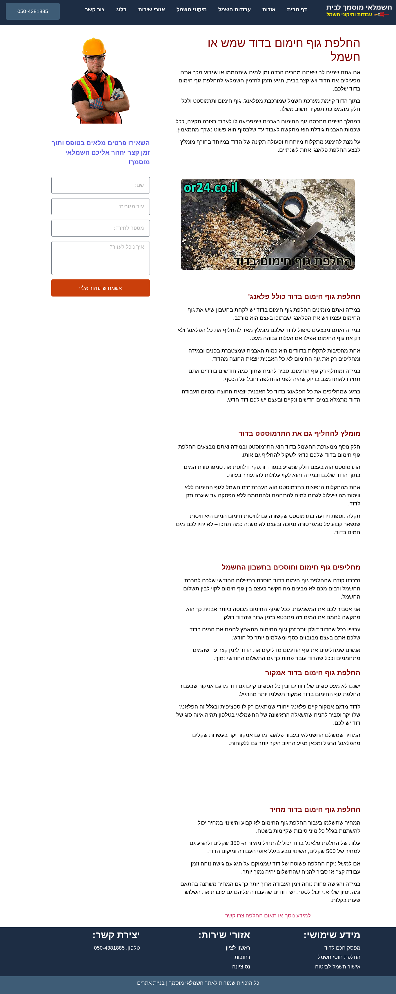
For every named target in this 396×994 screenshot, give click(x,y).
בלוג (121, 9)
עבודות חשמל (234, 9)
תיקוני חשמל (192, 9)
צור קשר (95, 9)
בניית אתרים (151, 983)
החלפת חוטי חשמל (339, 957)
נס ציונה (241, 967)
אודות (268, 9)
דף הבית (297, 9)
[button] (33, 11)
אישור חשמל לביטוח (337, 967)
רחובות (242, 957)
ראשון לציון (238, 948)
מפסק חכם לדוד (342, 948)
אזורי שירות (151, 9)
